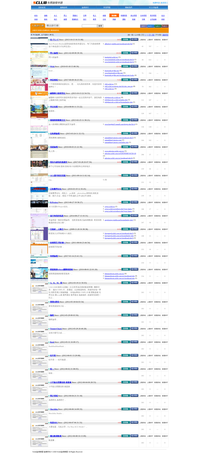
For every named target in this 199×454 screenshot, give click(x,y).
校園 (133, 19)
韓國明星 (124, 15)
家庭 (163, 19)
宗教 (143, 19)
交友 (104, 19)
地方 (55, 19)
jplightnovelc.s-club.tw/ (113, 97)
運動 (124, 19)
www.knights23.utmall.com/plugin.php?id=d (120, 124)
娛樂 (104, 15)
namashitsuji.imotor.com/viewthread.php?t (119, 138)
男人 (65, 15)
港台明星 (134, 15)
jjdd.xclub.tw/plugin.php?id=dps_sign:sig (119, 86)
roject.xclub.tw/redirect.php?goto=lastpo (118, 209)
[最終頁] (165, 35)
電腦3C (75, 15)
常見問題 (106, 7)
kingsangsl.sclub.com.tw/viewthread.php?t (119, 233)
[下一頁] (151, 35)
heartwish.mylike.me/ (112, 70)
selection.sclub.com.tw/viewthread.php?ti (118, 158)
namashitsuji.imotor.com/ (113, 140)
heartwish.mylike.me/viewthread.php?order (119, 75)
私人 (94, 15)
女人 (55, 15)
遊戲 (45, 15)
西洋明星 (153, 15)
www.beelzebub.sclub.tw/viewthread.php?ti (119, 59)
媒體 (65, 19)
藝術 (45, 19)
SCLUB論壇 (153, 7)
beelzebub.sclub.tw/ (111, 57)
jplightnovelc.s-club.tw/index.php (116, 100)
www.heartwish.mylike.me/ (114, 73)
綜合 (36, 15)
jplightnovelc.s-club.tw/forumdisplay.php (119, 102)
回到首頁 (41, 7)
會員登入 (164, 3)
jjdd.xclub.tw (109, 84)
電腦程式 (75, 19)
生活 (163, 15)
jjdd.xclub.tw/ (109, 89)
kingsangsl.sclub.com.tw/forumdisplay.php (119, 236)
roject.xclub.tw (110, 206)
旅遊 (36, 19)
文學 (84, 15)
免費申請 (156, 3)
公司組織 (153, 19)
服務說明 (63, 7)
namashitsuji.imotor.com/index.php (116, 142)
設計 (84, 19)
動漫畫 (114, 15)
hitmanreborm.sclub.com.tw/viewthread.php (120, 276)
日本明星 (143, 15)
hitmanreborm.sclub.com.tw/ (114, 273)
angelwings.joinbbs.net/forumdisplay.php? (119, 220)
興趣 (114, 19)
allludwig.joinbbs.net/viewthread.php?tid (118, 44)
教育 (94, 19)
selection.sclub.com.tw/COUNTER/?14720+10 (120, 153)
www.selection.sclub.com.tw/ (114, 151)
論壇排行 (85, 7)
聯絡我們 (128, 7)
